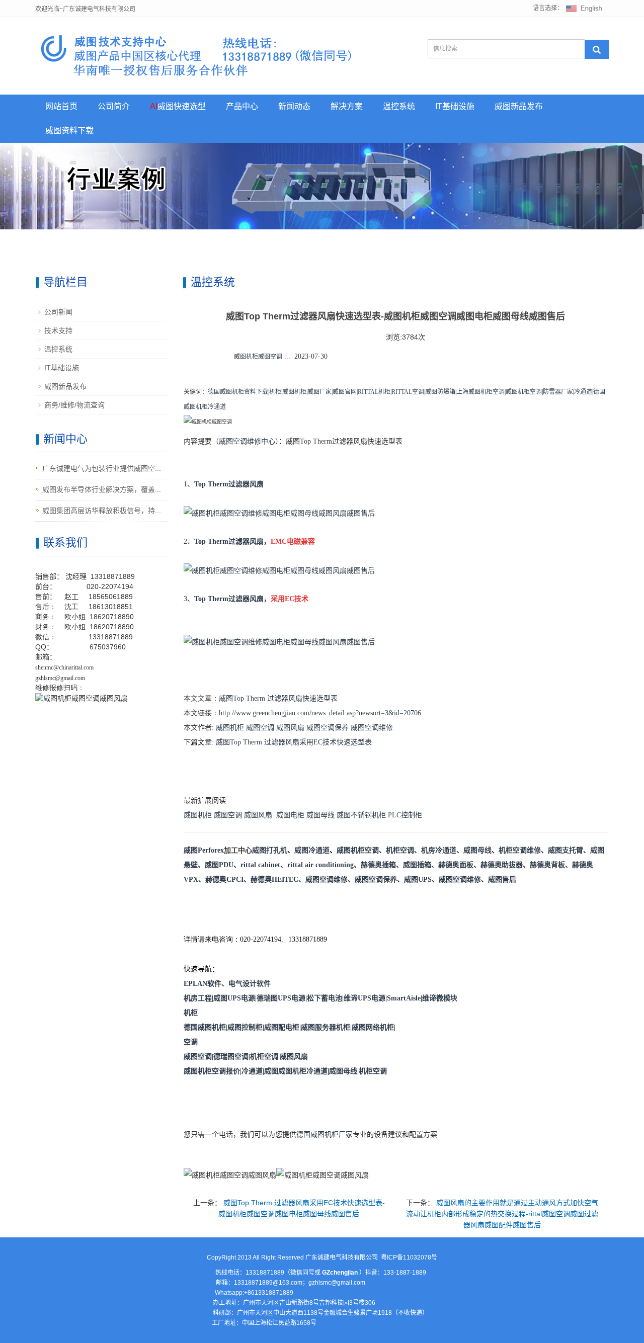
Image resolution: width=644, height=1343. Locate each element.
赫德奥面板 (455, 865)
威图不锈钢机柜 (361, 815)
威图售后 (502, 879)
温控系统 (399, 106)
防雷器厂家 (558, 391)
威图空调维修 (372, 727)
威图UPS (418, 879)
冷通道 (583, 391)
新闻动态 (294, 106)
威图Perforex (204, 850)
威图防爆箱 (440, 391)
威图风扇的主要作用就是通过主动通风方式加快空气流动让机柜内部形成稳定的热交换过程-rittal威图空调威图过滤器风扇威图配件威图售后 (502, 1214)
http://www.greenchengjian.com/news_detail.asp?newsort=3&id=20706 (320, 713)
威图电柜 (290, 815)
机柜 (275, 391)
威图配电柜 (281, 1027)
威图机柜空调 (524, 391)
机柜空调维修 (520, 850)
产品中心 (242, 106)
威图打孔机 (269, 850)
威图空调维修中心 (247, 441)
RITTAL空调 (407, 391)
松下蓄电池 (324, 998)
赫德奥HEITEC (274, 879)
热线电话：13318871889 (249, 1272)
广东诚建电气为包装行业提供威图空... (101, 468)
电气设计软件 (249, 983)
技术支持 (58, 330)
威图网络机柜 (373, 1027)
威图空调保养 (327, 727)
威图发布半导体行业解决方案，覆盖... (101, 489)
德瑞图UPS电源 (281, 998)
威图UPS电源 (234, 998)
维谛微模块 (439, 998)
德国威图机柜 (205, 1027)
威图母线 (320, 815)
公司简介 (114, 106)
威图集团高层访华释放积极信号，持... (101, 511)
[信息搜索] (597, 49)
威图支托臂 (565, 850)
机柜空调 (400, 850)
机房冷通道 (438, 850)
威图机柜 (294, 391)
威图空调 (260, 727)
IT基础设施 (454, 106)
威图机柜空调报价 (212, 1071)
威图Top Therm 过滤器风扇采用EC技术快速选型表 (294, 742)
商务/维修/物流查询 (74, 405)
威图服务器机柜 (325, 1027)
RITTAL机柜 (374, 391)
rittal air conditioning (320, 865)
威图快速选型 (178, 106)
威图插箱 (417, 865)
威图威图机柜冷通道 (296, 1071)
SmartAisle (404, 998)
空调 (191, 1042)
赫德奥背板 (547, 865)
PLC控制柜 (405, 815)
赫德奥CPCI (224, 879)
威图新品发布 (519, 106)
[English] (584, 8)
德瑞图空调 (231, 1056)
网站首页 (61, 106)
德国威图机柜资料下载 (238, 391)
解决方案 (347, 106)
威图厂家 (319, 391)
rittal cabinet (260, 865)
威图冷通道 (312, 850)
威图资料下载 (69, 130)
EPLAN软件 (202, 983)
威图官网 (345, 391)
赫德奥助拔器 (501, 865)
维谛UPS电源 (364, 998)
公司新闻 (58, 312)
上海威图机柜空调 (480, 391)
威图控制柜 (245, 1027)
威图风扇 (290, 727)
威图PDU (219, 865)
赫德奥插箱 (378, 865)
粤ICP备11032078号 (409, 1257)
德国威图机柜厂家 (324, 1134)
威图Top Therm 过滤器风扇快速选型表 (278, 698)
